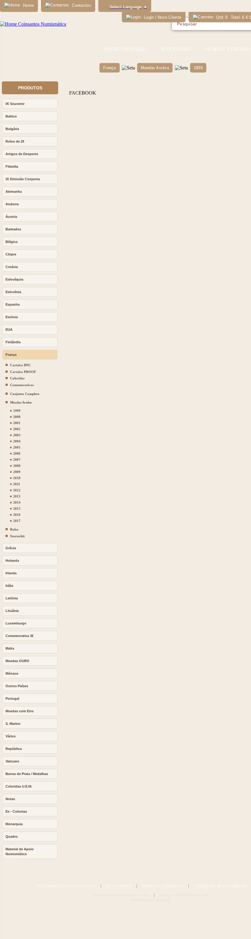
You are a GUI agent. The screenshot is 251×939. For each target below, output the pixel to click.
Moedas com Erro (20, 711)
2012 (17, 490)
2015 (17, 508)
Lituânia (12, 611)
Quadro (12, 836)
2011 (16, 484)
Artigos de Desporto (22, 154)
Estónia (12, 317)
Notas (10, 799)
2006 (17, 453)
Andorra (12, 204)
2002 (17, 429)
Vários (11, 736)
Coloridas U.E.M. (19, 786)
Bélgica (11, 242)
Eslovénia (13, 292)
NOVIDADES (176, 49)
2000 (17, 417)
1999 (198, 67)
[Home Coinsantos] (33, 24)
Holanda (12, 560)
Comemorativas (22, 385)
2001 (17, 423)
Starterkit (17, 536)
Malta (10, 648)
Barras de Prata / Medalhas (27, 774)
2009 (17, 472)
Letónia (12, 598)
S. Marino (13, 723)
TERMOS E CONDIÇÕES (162, 886)
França (109, 67)
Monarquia (14, 824)
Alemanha (14, 191)
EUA (9, 329)
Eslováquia (14, 279)
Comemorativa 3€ (20, 636)
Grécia (11, 548)
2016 (17, 514)
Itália (9, 585)
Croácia (12, 267)
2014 (17, 502)
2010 (17, 478)
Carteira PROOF (23, 372)
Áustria (11, 216)
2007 (17, 459)
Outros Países (17, 686)
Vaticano (12, 761)
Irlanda (11, 573)
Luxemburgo (16, 623)
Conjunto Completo (24, 394)
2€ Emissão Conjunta (23, 179)
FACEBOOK (82, 92)
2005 (17, 447)
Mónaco (12, 673)
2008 (17, 466)
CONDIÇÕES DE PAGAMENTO (220, 886)
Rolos (14, 529)
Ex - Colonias (16, 811)
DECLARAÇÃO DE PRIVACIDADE (66, 886)
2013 (17, 496)
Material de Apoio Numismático (20, 851)
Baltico (11, 116)
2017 (17, 521)
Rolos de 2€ (15, 141)
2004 (17, 441)
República (14, 749)
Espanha (13, 304)
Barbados (13, 229)
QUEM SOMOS (119, 886)
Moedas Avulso (155, 67)
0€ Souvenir (15, 104)
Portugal (12, 698)
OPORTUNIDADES (126, 49)
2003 (17, 435)
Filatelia (12, 166)
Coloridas (17, 378)
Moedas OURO (17, 661)
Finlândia (13, 342)
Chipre (11, 254)
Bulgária (12, 129)
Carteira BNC (20, 365)
